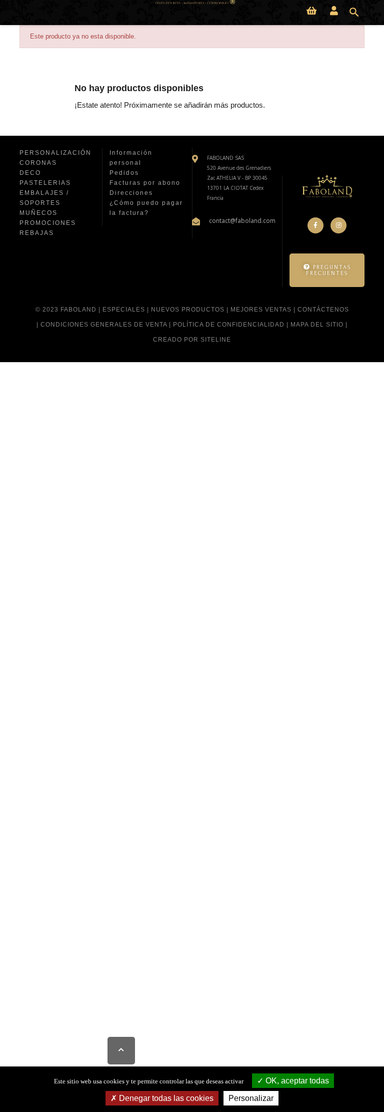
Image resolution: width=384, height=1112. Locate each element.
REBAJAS (37, 232)
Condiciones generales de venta (103, 324)
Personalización (56, 152)
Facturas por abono (145, 182)
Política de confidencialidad (228, 324)
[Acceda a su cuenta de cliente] (334, 11)
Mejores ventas (261, 309)
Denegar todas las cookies (165, 1098)
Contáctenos (323, 309)
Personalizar (251, 1098)
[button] (327, 270)
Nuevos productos (187, 309)
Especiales (123, 309)
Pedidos (124, 172)
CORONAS (38, 162)
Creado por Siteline (192, 339)
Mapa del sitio (317, 324)
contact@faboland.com (242, 220)
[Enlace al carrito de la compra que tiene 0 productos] (311, 11)
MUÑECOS (39, 212)
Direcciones (131, 192)
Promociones (48, 222)
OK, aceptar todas (296, 1080)
